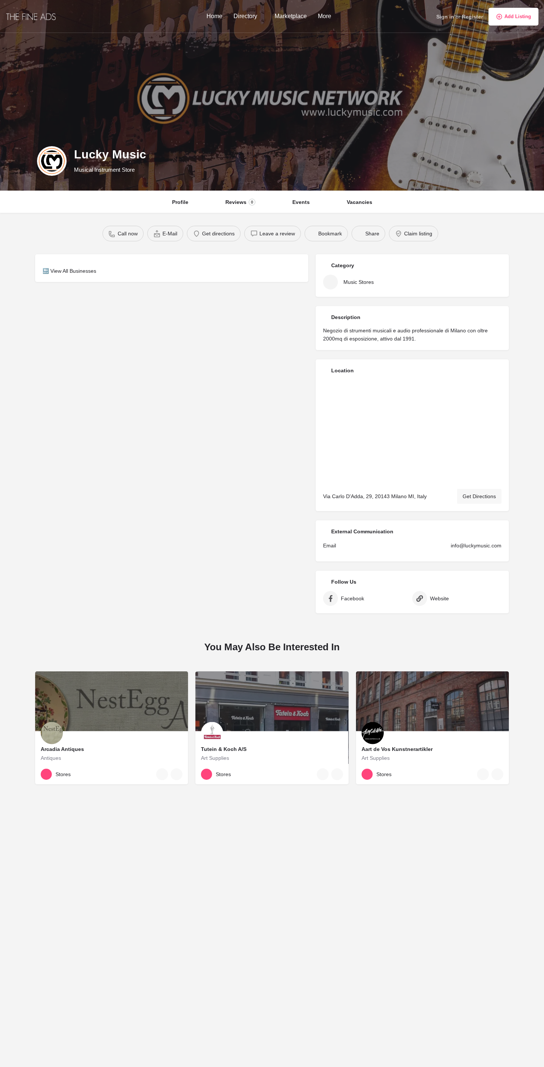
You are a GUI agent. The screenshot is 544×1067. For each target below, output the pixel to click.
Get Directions (479, 496)
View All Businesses (73, 271)
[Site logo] (32, 16)
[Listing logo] (52, 161)
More (324, 16)
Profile (180, 202)
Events (301, 202)
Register (472, 17)
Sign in (445, 17)
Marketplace (291, 16)
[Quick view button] (162, 774)
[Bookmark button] (176, 774)
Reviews (239, 202)
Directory (245, 16)
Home (214, 16)
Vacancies (359, 202)
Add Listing (517, 16)
